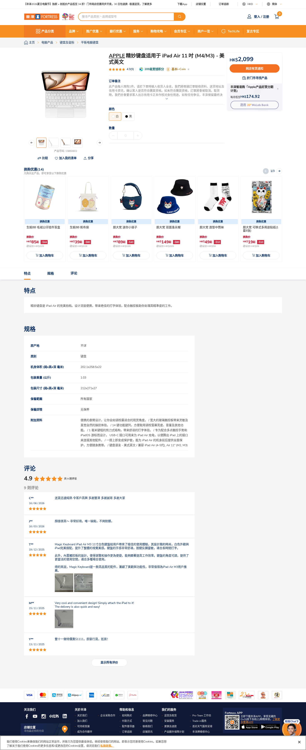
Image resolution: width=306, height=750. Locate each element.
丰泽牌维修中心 (201, 732)
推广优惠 (92, 31)
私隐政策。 (107, 745)
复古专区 (253, 31)
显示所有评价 (109, 662)
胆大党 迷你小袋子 (125, 227)
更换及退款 (170, 726)
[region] (153, 743)
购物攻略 (157, 31)
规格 (50, 273)
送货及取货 (170, 715)
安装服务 (169, 721)
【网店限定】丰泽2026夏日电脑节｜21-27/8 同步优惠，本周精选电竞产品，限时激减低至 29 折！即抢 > (82, 4)
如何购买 (127, 715)
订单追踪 (224, 4)
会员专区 (180, 31)
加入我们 (82, 721)
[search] (179, 17)
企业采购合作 (107, 715)
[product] (45, 197)
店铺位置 (201, 4)
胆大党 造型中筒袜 (212, 227)
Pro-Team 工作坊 (201, 715)
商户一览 (204, 31)
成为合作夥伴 (84, 732)
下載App (182, 4)
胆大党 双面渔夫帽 (168, 227)
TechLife (234, 31)
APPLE (117, 56)
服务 (136, 31)
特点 (27, 273)
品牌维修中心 (150, 715)
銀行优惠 (116, 31)
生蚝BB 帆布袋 (79, 227)
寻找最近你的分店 (34, 731)
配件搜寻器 (128, 726)
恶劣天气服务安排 (202, 726)
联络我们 (148, 726)
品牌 (72, 31)
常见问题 (148, 721)
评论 (74, 273)
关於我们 (82, 715)
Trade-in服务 (199, 721)
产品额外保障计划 (174, 732)
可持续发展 (83, 726)
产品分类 (47, 31)
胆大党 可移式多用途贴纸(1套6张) (260, 229)
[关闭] (299, 742)
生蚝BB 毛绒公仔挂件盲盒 (43, 227)
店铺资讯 (148, 732)
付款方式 (127, 721)
